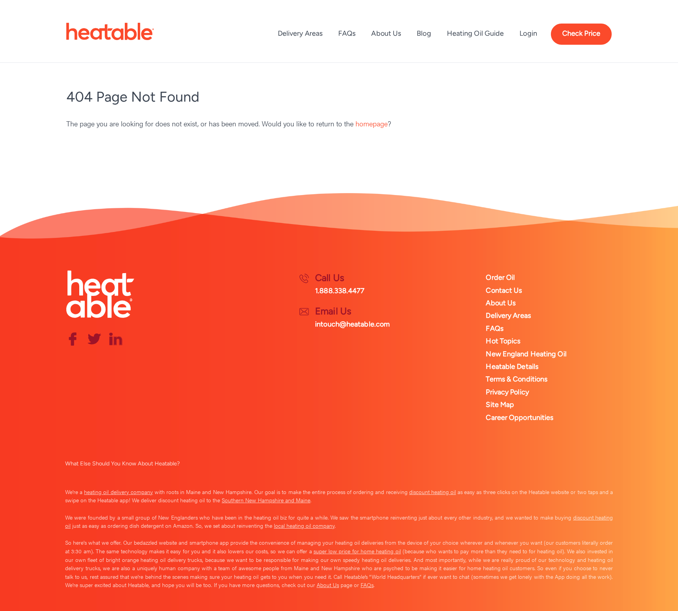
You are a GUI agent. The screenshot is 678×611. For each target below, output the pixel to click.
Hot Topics (503, 341)
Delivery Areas (300, 33)
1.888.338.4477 (340, 290)
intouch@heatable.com (352, 324)
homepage (371, 123)
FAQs (346, 33)
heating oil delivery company (118, 492)
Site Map (500, 404)
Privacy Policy (507, 392)
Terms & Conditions (516, 379)
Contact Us (504, 290)
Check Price (581, 33)
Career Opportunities (519, 417)
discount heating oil (432, 492)
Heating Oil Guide (475, 33)
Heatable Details (512, 366)
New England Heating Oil (526, 354)
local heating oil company (304, 525)
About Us (386, 33)
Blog (424, 33)
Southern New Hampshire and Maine (266, 500)
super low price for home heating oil (357, 551)
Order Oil (500, 277)
